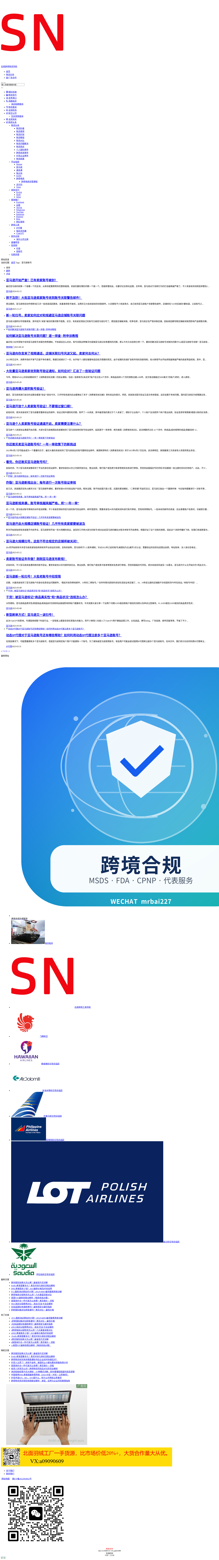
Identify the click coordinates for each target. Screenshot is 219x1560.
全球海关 (12, 119)
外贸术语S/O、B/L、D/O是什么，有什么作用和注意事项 (36, 1378)
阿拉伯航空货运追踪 (45, 1274)
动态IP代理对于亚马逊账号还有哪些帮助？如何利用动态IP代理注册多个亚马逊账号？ (64, 635)
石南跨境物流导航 (9, 66)
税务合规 (15, 236)
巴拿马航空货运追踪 (53, 1116)
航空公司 (12, 113)
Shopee (19, 164)
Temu (18, 187)
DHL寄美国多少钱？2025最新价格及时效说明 (31, 1289)
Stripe (18, 197)
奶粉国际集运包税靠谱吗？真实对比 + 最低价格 (32, 1310)
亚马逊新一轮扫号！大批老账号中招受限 (33, 576)
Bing (18, 219)
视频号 (19, 251)
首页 (8, 72)
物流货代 (12, 95)
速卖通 (19, 170)
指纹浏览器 (21, 231)
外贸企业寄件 (22, 156)
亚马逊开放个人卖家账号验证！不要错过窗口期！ (39, 406)
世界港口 (12, 98)
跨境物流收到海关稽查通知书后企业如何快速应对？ (34, 1359)
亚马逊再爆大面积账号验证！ (26, 388)
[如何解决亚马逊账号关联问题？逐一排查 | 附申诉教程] (31, 329)
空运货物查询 (17, 116)
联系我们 (10, 1474)
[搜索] (5, 82)
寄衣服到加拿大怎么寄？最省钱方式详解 (29, 1282)
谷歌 (18, 205)
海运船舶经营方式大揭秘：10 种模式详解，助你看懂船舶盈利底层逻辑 (43, 1372)
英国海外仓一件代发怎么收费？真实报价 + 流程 (32, 1301)
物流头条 (10, 75)
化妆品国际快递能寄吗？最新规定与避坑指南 (31, 1307)
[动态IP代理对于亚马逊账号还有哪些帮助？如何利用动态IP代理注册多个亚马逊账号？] (45, 629)
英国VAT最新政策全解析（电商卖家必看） (30, 1298)
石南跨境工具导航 (83, 1007)
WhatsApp (20, 210)
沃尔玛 (19, 185)
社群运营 (15, 254)
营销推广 (15, 200)
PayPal (19, 192)
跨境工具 (15, 225)
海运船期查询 (17, 104)
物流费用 (20, 131)
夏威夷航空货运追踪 (50, 1064)
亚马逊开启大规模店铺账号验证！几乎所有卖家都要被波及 (45, 523)
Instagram (20, 214)
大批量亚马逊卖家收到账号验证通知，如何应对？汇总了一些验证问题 (53, 371)
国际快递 (12, 92)
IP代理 (19, 228)
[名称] (46, 1444)
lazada (18, 176)
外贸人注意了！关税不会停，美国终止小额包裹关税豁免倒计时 (39, 1363)
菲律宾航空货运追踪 (55, 1140)
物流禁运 (20, 147)
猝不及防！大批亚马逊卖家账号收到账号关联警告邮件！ (44, 297)
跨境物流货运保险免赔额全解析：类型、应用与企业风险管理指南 (40, 1381)
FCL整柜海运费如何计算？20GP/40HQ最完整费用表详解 (36, 1292)
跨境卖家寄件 (22, 153)
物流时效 (20, 134)
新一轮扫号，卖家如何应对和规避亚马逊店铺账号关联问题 (45, 315)
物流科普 (20, 128)
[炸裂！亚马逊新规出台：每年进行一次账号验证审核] (30, 476)
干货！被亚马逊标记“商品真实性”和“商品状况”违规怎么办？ (47, 597)
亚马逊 (19, 167)
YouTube (20, 212)
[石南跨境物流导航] (32, 64)
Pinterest (19, 217)
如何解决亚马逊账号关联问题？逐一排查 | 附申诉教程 (42, 335)
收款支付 (15, 190)
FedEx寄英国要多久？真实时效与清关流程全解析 (33, 1286)
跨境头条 (12, 122)
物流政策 (20, 159)
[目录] (2, 82)
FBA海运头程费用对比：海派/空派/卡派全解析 (32, 1304)
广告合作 (12, 78)
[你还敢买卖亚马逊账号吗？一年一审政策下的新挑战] (30, 438)
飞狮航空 (44, 1036)
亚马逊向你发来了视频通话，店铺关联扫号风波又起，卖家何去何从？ (53, 353)
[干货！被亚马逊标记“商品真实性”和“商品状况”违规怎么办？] (34, 591)
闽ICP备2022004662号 (22, 1479)
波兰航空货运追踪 (171, 1242)
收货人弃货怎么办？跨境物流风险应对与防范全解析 (34, 1369)
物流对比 (20, 141)
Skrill (18, 195)
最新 (8, 271)
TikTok (19, 207)
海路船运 (12, 101)
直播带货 (15, 242)
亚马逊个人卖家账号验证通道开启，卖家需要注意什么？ (44, 423)
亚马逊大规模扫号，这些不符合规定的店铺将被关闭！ (42, 541)
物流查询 (12, 107)
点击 (8, 274)
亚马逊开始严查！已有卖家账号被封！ (32, 280)
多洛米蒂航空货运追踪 (52, 1090)
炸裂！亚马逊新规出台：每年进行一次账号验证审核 (41, 482)
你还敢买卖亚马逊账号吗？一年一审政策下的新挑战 (41, 444)
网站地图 (6, 1479)
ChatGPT (20, 233)
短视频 (14, 245)
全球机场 (12, 110)
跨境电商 (20, 178)
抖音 (18, 248)
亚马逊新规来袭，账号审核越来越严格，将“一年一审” (42, 503)
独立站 (19, 173)
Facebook (20, 202)
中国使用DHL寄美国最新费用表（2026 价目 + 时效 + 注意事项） (40, 1375)
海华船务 (49, 943)
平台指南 (15, 162)
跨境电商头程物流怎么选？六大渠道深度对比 (31, 1295)
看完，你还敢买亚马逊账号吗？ (27, 462)
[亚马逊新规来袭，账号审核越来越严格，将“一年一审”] (31, 497)
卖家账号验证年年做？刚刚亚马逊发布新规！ (36, 559)
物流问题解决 (22, 144)
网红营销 (20, 222)
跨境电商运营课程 (29, 182)
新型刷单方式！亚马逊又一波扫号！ (30, 614)
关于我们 (10, 1471)
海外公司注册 (22, 239)
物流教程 (20, 137)
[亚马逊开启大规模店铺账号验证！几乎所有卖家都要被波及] (33, 517)
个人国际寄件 (22, 150)
